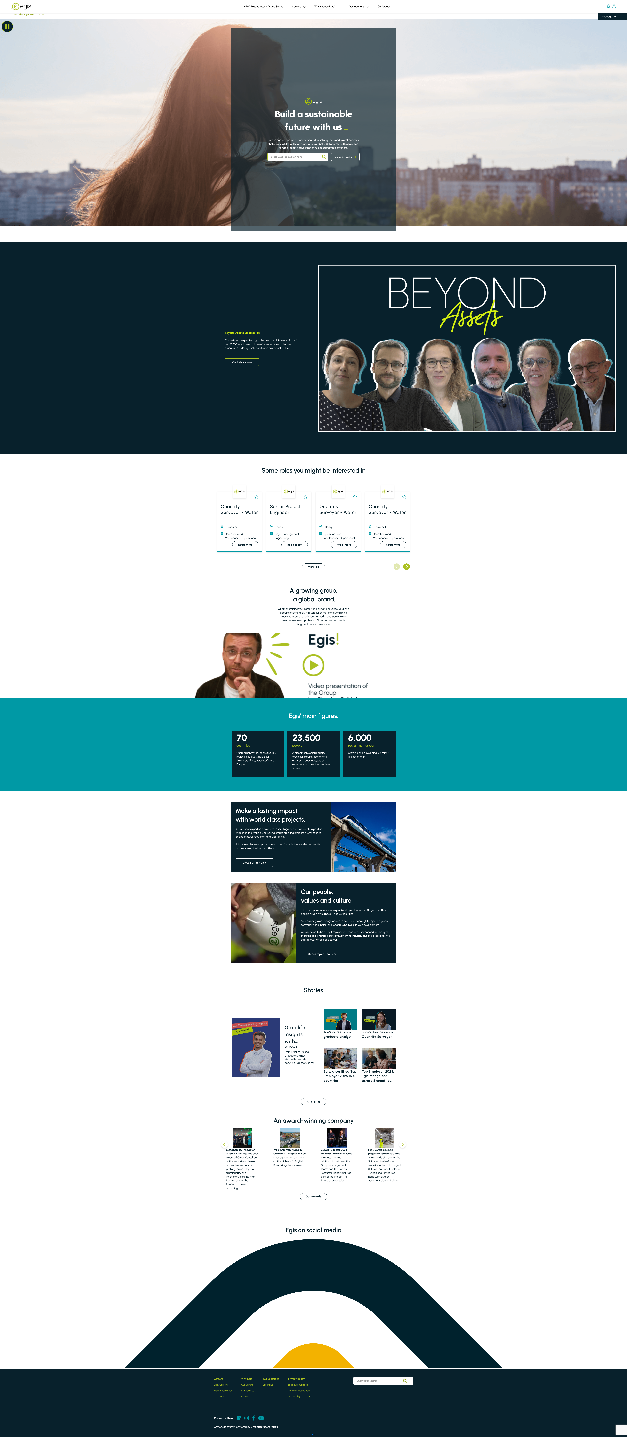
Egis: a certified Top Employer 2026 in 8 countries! (340, 1075)
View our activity (254, 862)
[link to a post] (256, 1047)
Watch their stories (242, 362)
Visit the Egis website (20, 14)
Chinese (605, 35)
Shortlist (256, 497)
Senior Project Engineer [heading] (285, 509)
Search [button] (324, 157)
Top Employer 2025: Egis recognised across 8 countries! (378, 1075)
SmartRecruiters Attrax (264, 1426)
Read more (245, 544)
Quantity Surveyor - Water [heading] (239, 509)
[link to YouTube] (261, 1418)
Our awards (314, 1196)
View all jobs (343, 157)
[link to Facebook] (253, 1418)
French (605, 26)
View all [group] (313, 566)
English (605, 21)
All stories (313, 1101)
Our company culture (322, 954)
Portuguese (607, 40)
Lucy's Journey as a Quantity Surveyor (377, 1034)
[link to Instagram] (246, 1418)
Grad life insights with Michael (295, 1035)
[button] (304, 6)
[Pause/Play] (7, 26)
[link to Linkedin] (239, 1418)
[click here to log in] (614, 6)
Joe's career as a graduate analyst (338, 1034)
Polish (604, 30)
